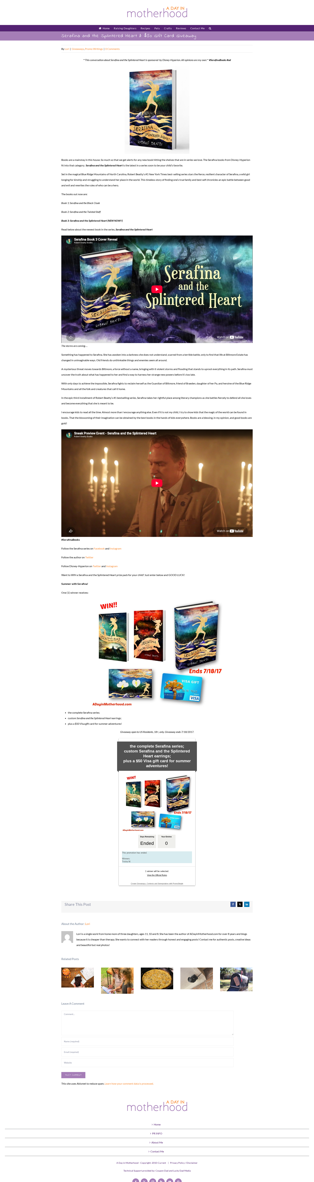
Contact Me (157, 1151)
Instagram (115, 548)
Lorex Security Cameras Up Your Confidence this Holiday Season (196, 978)
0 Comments (112, 48)
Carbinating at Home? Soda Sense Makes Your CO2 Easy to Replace (236, 979)
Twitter (89, 557)
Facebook (99, 548)
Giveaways (78, 48)
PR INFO (157, 1133)
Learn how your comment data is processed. (129, 1083)
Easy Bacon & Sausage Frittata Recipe (157, 978)
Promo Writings (94, 48)
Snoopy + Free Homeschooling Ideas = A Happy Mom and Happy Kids (117, 980)
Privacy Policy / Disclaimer (184, 1162)
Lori (67, 48)
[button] (210, 28)
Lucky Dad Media (182, 1170)
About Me (157, 1142)
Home (157, 1124)
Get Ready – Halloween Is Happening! (77, 977)
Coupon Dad (162, 1170)
